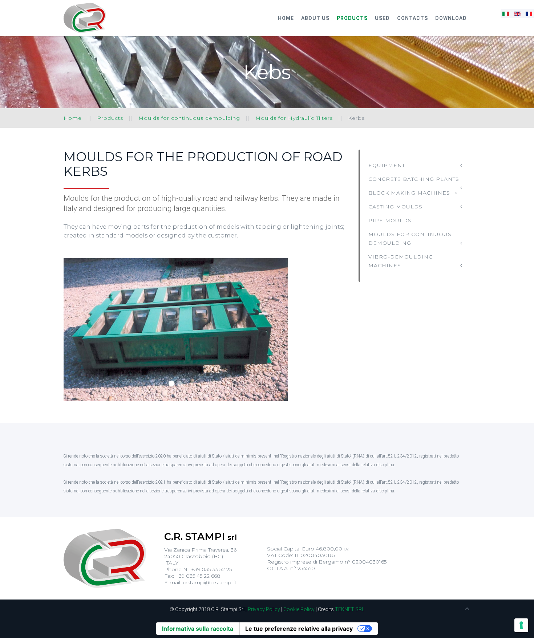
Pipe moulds (390, 220)
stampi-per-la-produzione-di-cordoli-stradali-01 (171, 383)
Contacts (412, 18)
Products (352, 18)
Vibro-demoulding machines (400, 261)
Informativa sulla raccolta (197, 628)
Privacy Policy (264, 609)
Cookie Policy (299, 609)
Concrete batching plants (413, 179)
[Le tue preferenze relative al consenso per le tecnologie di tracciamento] (521, 625)
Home (286, 18)
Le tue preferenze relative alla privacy (299, 628)
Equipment (386, 165)
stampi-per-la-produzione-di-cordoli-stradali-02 (180, 383)
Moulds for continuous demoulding (189, 118)
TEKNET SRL (349, 609)
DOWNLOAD (451, 18)
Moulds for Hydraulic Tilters (294, 118)
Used (382, 18)
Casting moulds (395, 206)
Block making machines (409, 193)
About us (315, 18)
